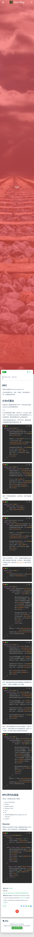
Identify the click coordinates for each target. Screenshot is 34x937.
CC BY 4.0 (23, 898)
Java (30, 372)
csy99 (10, 888)
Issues (16, 924)
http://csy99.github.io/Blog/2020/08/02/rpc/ (16, 893)
